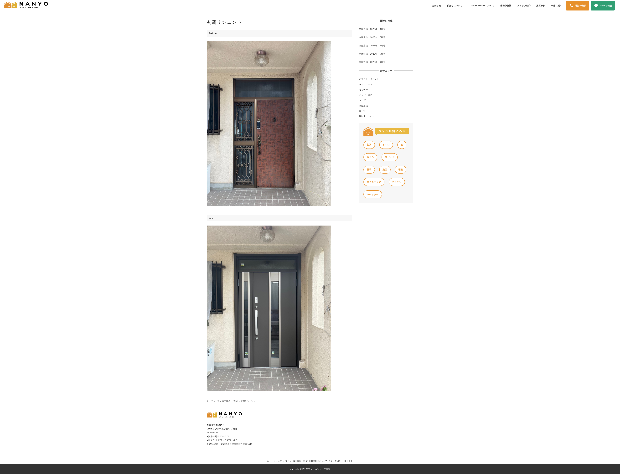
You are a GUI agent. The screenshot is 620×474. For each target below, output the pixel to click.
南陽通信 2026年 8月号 (372, 29)
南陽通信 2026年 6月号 (372, 45)
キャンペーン (365, 84)
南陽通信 (363, 105)
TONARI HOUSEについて (315, 461)
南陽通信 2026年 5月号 (372, 54)
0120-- (214, 432)
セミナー (363, 89)
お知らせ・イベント (369, 79)
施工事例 (297, 461)
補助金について (367, 116)
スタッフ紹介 (335, 461)
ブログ (362, 100)
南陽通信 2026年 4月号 (372, 62)
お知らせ (287, 461)
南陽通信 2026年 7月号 (372, 37)
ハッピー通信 (365, 95)
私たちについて (274, 461)
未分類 (362, 111)
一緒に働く (347, 461)
